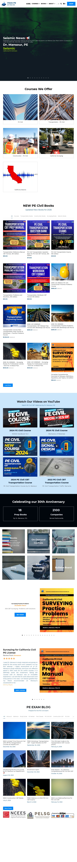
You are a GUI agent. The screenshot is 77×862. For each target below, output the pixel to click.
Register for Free (13, 59)
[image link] (4, 3)
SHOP (71, 4)
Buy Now (20, 614)
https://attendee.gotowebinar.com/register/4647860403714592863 (37, 49)
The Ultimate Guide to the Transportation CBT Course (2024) (60, 742)
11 (45, 635)
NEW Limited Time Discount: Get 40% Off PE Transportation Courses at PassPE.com (14, 742)
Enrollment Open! (33, 769)
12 (47, 635)
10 (48, 78)
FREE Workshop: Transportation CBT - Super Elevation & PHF (38, 742)
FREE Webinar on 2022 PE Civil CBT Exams (37, 799)
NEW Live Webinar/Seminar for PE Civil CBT (61, 799)
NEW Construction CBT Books (13, 798)
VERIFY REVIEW (20, 694)
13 (50, 635)
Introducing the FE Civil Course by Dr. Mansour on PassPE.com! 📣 (13, 771)
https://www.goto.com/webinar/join (48, 52)
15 (54, 635)
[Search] (61, 4)
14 (52, 635)
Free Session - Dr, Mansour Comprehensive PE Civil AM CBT (62, 770)
